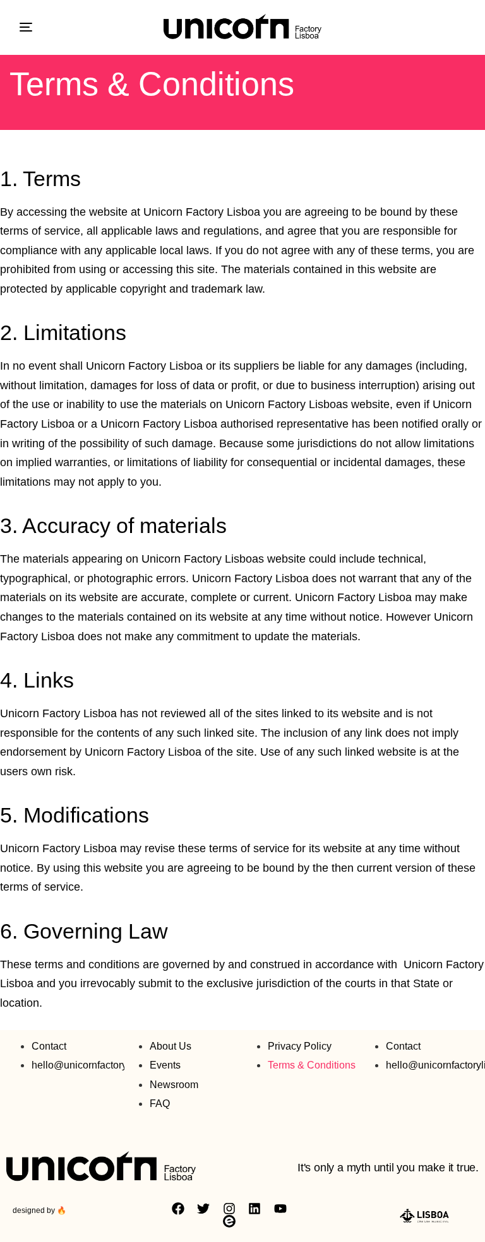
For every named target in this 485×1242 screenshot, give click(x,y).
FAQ (160, 1103)
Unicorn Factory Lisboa (201, 212)
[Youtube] (280, 1208)
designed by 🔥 (39, 1210)
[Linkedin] (254, 1208)
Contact (49, 1046)
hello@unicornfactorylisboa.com (104, 1065)
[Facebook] (178, 1208)
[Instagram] (229, 1208)
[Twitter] (203, 1208)
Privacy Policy (300, 1046)
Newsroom (174, 1084)
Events (165, 1065)
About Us (170, 1046)
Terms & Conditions (312, 1065)
